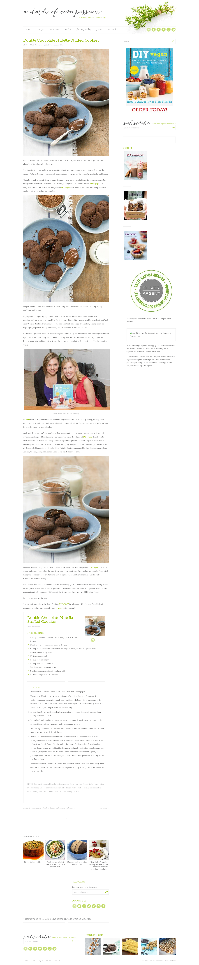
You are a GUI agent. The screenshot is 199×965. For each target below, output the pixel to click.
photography (83, 29)
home (25, 960)
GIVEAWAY (63, 604)
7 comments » (54, 45)
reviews (54, 29)
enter (60, 607)
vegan (73, 808)
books (67, 29)
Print (97, 640)
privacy (48, 960)
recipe (68, 808)
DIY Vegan (65, 187)
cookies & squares (29, 808)
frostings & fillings (49, 808)
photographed (96, 183)
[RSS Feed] (148, 31)
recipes (41, 29)
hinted (27, 419)
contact (111, 29)
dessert (39, 808)
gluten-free (61, 808)
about (29, 29)
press (99, 29)
